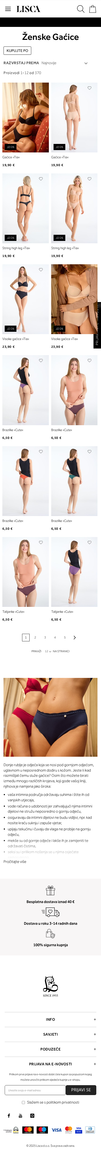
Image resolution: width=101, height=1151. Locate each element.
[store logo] (28, 9)
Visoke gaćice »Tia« (15, 339)
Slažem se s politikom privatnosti (53, 1102)
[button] (41, 88)
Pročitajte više (15, 861)
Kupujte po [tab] (17, 50)
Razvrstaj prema (21, 63)
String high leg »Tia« (16, 248)
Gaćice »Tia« (11, 157)
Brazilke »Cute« (12, 430)
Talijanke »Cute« (13, 612)
